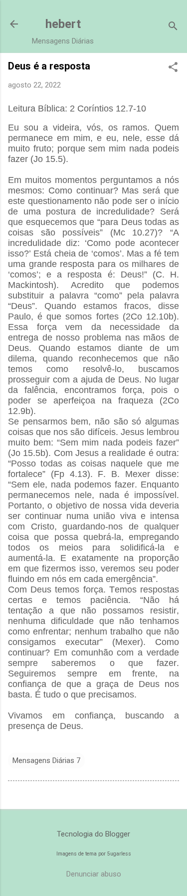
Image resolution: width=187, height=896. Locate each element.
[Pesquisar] (173, 27)
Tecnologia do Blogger (93, 834)
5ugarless (119, 853)
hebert (63, 24)
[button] (173, 68)
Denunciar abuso (93, 874)
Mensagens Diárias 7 (46, 760)
